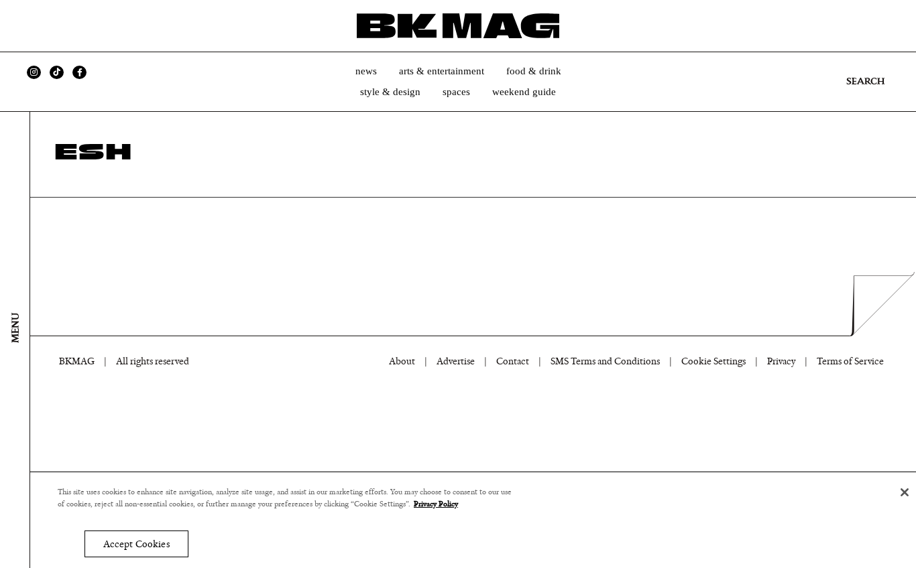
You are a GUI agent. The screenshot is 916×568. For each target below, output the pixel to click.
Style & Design (390, 91)
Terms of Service (850, 361)
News (366, 71)
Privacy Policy (436, 504)
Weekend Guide (524, 91)
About (402, 361)
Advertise (456, 361)
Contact (512, 361)
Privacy (781, 361)
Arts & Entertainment (441, 71)
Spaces (456, 91)
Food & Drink (533, 71)
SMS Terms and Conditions (605, 361)
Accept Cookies (136, 544)
